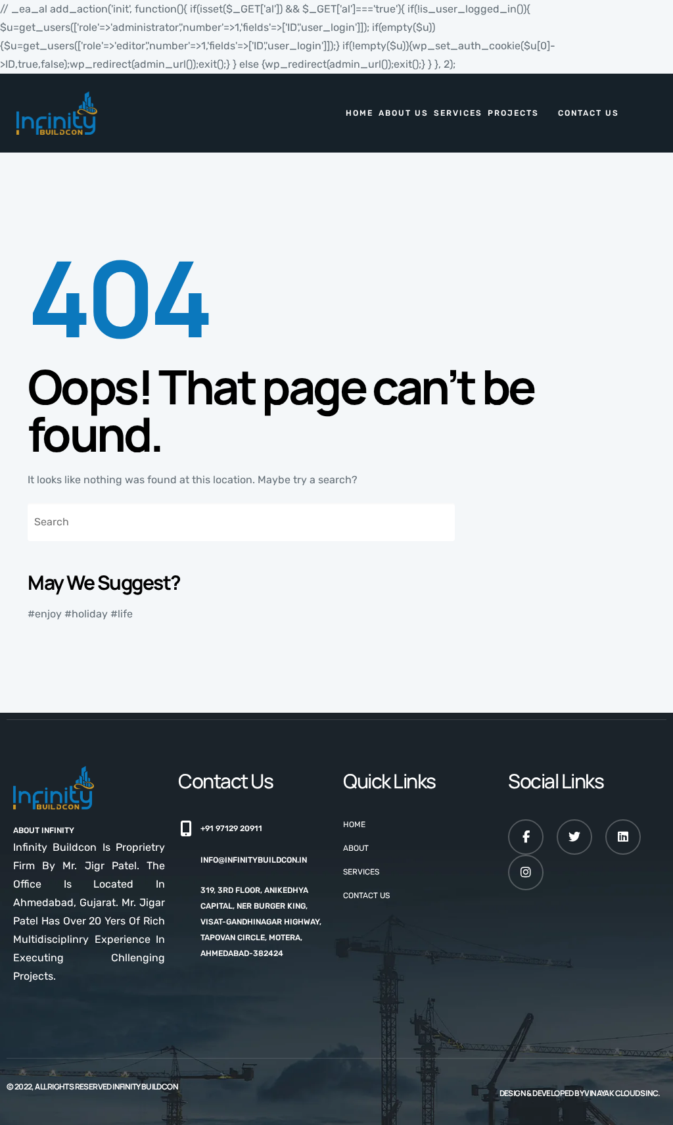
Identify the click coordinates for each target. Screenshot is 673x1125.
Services (458, 113)
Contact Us (588, 113)
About (356, 848)
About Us (404, 113)
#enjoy (45, 614)
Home (359, 113)
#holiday (86, 614)
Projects (513, 113)
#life (121, 614)
